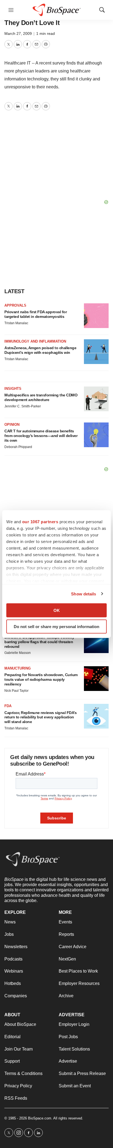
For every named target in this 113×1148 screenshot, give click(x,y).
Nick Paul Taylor (16, 691)
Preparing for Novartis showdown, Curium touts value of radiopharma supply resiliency (41, 679)
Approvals (15, 305)
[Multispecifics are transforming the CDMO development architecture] (96, 399)
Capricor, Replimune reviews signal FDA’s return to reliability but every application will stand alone (40, 717)
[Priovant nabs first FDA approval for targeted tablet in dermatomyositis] (96, 315)
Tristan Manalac (16, 323)
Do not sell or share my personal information (56, 626)
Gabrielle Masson (17, 653)
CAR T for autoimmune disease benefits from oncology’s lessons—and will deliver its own (40, 436)
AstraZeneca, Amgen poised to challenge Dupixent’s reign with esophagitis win (40, 350)
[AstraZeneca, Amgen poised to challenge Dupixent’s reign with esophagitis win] (96, 351)
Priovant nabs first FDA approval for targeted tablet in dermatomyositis (35, 314)
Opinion (11, 424)
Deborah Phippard (18, 447)
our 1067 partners (40, 521)
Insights (12, 389)
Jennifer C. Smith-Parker (22, 406)
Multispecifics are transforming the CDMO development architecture (40, 397)
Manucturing (17, 668)
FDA (8, 706)
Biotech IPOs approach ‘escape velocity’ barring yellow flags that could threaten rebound (39, 642)
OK (56, 610)
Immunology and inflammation (35, 341)
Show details (83, 593)
